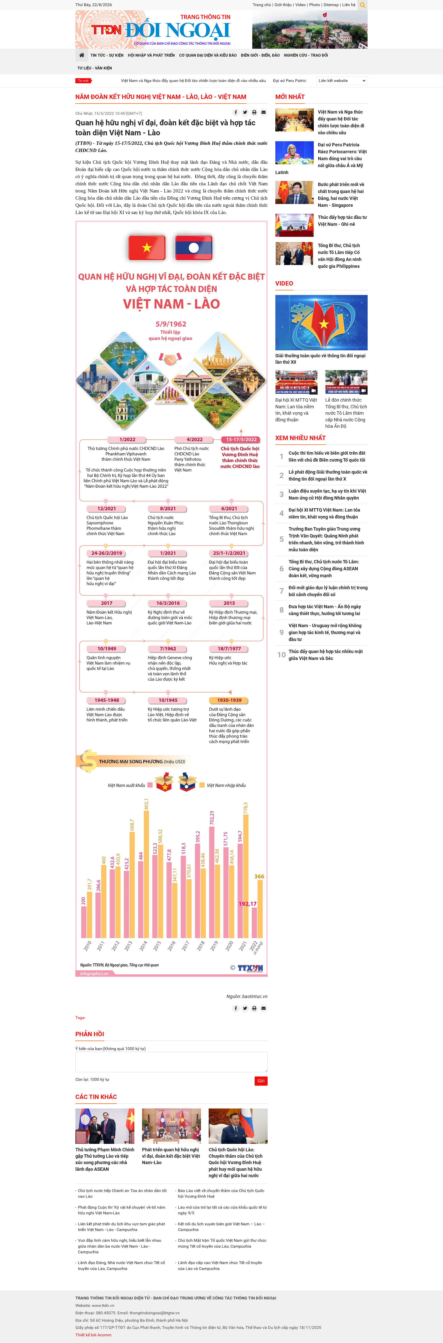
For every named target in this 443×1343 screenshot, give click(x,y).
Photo (314, 4)
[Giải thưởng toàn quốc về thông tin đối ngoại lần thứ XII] (321, 322)
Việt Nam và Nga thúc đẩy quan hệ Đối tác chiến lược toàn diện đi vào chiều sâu (150, 80)
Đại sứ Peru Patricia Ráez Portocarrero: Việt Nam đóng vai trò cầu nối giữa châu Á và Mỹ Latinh (321, 158)
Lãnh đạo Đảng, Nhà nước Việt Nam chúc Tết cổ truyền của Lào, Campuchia (121, 1265)
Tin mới (83, 81)
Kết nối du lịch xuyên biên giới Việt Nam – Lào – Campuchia (221, 1227)
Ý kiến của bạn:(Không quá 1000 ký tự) (110, 1048)
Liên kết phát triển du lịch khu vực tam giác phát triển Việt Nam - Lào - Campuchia (121, 1227)
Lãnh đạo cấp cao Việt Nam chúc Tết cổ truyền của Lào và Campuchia (220, 1265)
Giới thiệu (283, 4)
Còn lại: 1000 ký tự (92, 1079)
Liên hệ (348, 4)
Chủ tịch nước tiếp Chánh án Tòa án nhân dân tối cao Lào (122, 1193)
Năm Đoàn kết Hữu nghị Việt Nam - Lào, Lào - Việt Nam (160, 96)
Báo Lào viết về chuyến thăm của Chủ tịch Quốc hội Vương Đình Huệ (221, 1193)
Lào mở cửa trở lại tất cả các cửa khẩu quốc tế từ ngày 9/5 (222, 1210)
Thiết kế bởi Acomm (93, 1334)
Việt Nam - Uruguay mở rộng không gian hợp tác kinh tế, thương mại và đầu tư (325, 632)
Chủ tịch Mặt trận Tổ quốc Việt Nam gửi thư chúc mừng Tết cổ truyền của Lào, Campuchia (222, 1243)
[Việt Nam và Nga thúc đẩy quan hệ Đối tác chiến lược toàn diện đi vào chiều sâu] (294, 119)
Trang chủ (262, 4)
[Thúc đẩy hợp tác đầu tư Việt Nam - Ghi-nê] (294, 225)
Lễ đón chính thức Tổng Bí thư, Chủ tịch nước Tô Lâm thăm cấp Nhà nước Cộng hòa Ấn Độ (346, 413)
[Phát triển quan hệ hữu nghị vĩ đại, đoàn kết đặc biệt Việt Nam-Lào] (171, 1126)
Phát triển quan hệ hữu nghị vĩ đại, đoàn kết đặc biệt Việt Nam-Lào (171, 1156)
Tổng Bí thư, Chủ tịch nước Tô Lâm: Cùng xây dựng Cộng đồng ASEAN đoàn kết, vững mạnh (324, 568)
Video (300, 4)
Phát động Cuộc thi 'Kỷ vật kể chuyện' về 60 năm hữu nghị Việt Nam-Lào (121, 1210)
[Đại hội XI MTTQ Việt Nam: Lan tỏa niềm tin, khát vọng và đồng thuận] (296, 382)
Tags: (80, 1017)
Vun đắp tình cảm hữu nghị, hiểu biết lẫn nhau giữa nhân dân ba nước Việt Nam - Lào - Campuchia (119, 1246)
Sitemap (331, 4)
